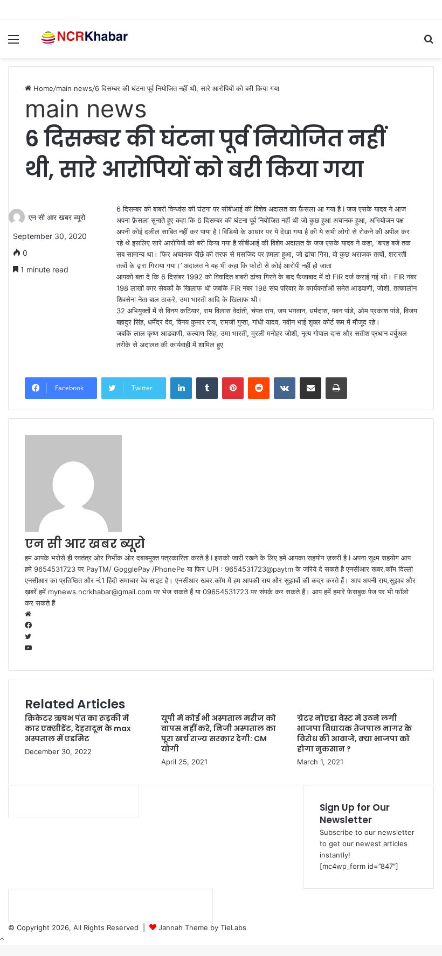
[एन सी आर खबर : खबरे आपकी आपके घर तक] (86, 39)
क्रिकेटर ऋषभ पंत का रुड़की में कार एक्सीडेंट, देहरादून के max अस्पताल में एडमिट (78, 728)
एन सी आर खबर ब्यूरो (57, 217)
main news (74, 88)
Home (42, 88)
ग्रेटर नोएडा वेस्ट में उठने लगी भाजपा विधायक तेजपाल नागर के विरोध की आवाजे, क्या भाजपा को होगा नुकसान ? (354, 733)
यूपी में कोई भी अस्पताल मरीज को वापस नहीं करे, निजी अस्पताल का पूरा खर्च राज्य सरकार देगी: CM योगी (218, 733)
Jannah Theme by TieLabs (202, 927)
